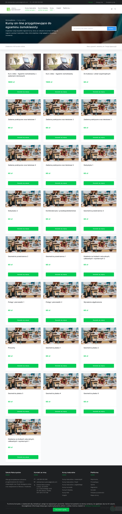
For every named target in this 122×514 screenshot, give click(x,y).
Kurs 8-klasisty (43, 9)
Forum (90, 2)
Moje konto (94, 479)
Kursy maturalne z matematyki (72, 479)
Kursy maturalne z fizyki (70, 482)
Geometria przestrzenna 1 (56, 256)
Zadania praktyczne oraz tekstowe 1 (22, 119)
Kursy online (21, 20)
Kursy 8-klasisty (67, 490)
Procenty (11, 348)
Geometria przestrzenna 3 (94, 211)
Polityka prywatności (97, 492)
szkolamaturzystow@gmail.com (18, 2)
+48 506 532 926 (37, 2)
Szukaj (111, 28)
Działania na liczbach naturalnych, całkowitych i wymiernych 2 (97, 257)
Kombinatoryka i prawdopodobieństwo (61, 211)
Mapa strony (95, 495)
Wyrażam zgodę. (61, 509)
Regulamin (94, 487)
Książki (59, 8)
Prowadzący (94, 482)
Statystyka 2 (13, 211)
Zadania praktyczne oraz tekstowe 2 (60, 119)
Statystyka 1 (88, 165)
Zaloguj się (99, 2)
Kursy (52, 9)
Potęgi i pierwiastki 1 (16, 302)
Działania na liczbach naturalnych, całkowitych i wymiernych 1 (21, 440)
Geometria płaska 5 (91, 393)
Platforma (66, 8)
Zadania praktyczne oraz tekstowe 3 (98, 119)
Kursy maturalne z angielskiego (72, 484)
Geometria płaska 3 (15, 393)
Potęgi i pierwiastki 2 (54, 302)
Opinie (93, 484)
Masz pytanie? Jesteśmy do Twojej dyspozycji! (101, 46)
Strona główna (10, 20)
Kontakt (93, 490)
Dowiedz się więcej (23, 92)
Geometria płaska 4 (53, 393)
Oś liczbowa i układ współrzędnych (97, 74)
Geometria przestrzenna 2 (18, 256)
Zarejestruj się (110, 2)
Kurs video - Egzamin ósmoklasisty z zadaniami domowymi (22, 75)
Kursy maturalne (30, 9)
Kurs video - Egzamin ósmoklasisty (59, 74)
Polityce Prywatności (92, 506)
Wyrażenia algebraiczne (93, 302)
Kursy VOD (65, 492)
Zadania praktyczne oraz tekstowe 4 (22, 165)
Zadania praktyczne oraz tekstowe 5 (60, 165)
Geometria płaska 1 (53, 348)
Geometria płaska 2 (91, 348)
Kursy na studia (67, 487)
